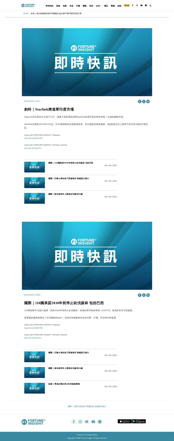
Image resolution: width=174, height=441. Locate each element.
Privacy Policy (92, 435)
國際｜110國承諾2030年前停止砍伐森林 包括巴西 (70, 163)
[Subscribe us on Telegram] (100, 422)
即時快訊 (49, 5)
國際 (85, 5)
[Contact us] (87, 422)
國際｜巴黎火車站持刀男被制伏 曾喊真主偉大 (68, 178)
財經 (58, 5)
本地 (71, 5)
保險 (119, 5)
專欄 (113, 5)
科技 (91, 5)
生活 (98, 5)
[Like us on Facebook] (74, 422)
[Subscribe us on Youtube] (93, 422)
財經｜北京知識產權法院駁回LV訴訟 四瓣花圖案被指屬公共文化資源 (60, 13)
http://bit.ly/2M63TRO (33, 138)
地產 (65, 5)
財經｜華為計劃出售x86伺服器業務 (64, 384)
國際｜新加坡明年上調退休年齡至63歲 (65, 194)
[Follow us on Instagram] (80, 422)
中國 (78, 5)
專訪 (106, 5)
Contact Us (81, 435)
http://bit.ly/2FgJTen (32, 148)
